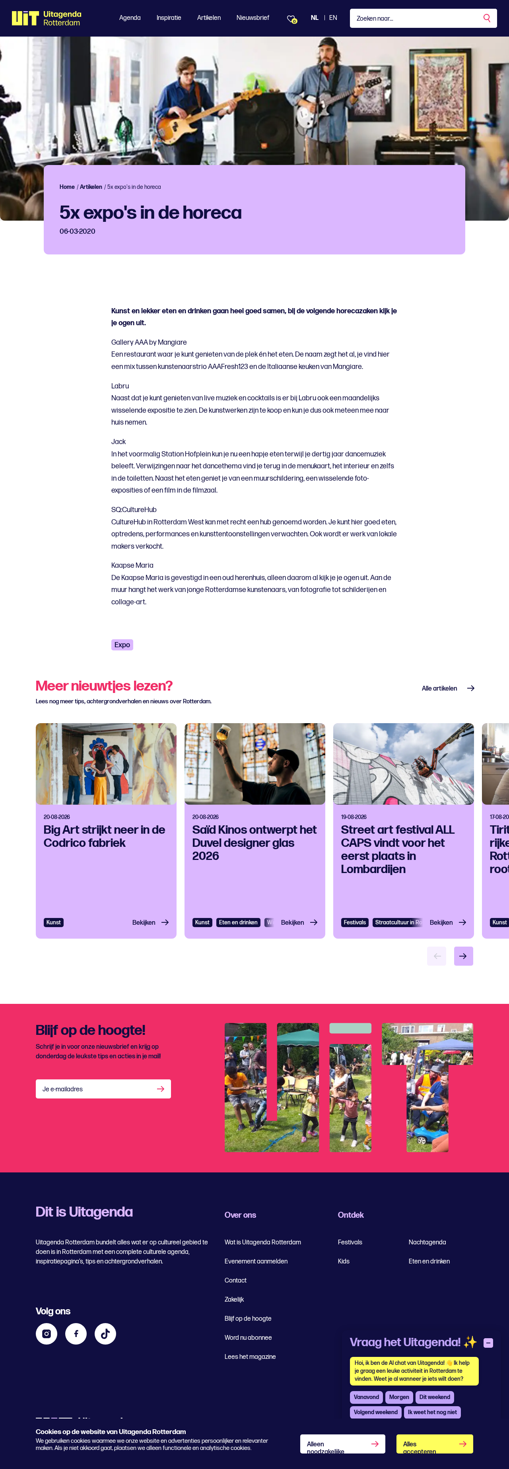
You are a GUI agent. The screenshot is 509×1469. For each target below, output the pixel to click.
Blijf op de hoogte (248, 1319)
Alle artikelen (439, 689)
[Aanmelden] (161, 1088)
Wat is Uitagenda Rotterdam (263, 1242)
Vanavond (366, 1397)
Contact (236, 1281)
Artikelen (209, 18)
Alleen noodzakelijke (325, 1447)
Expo (122, 645)
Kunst (54, 922)
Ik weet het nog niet (432, 1412)
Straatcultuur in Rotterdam (408, 922)
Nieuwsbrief (253, 18)
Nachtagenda (427, 1242)
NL (315, 18)
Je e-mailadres (63, 1089)
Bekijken (143, 923)
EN (333, 18)
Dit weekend (435, 1397)
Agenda (130, 18)
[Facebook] (76, 1334)
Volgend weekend (376, 1412)
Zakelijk (234, 1300)
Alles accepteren (419, 1447)
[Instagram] (46, 1334)
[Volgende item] (463, 956)
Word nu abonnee (248, 1338)
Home (67, 187)
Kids (344, 1261)
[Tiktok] (105, 1334)
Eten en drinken (238, 922)
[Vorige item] (436, 956)
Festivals (355, 922)
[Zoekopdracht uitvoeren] (487, 18)
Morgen (399, 1397)
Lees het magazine (250, 1357)
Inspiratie (169, 18)
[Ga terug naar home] (47, 18)
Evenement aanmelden (256, 1261)
